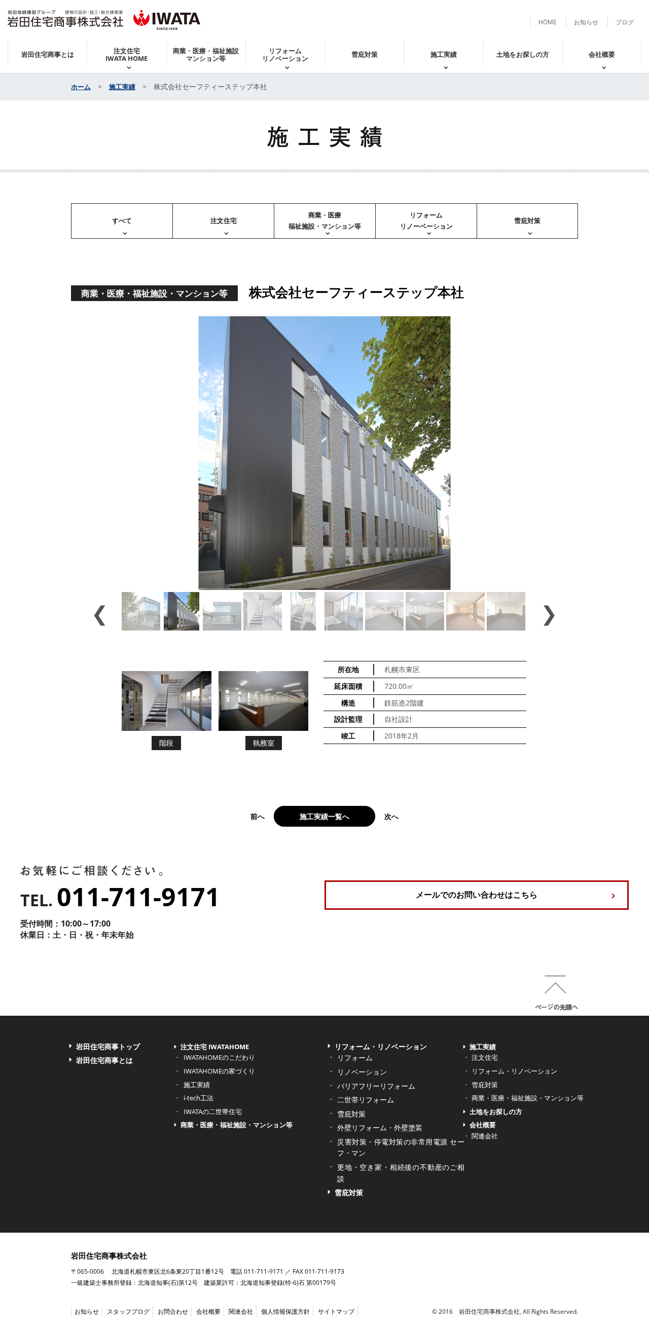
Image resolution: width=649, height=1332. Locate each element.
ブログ (625, 22)
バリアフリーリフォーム (376, 1086)
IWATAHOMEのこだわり (219, 1057)
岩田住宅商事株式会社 (109, 1255)
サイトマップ (336, 1311)
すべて (122, 220)
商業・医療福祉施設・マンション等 (325, 220)
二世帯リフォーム (365, 1099)
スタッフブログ (128, 1311)
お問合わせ (173, 1311)
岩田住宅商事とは (47, 54)
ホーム (81, 86)
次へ (391, 816)
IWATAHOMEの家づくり (219, 1071)
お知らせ (586, 22)
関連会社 (485, 1135)
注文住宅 (223, 220)
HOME (547, 22)
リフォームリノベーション (285, 54)
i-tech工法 (198, 1097)
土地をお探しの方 (522, 54)
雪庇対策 (364, 54)
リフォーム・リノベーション (381, 1046)
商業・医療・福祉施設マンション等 (206, 54)
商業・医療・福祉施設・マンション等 (237, 1124)
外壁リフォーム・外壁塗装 (379, 1127)
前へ (257, 816)
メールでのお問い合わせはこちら (476, 894)
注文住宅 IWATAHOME (215, 1046)
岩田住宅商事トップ (108, 1046)
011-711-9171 (138, 896)
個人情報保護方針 (285, 1311)
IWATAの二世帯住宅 (213, 1111)
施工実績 (443, 54)
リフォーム (355, 1057)
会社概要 (602, 54)
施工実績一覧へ (324, 816)
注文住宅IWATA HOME (126, 54)
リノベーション (362, 1072)
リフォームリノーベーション (426, 220)
